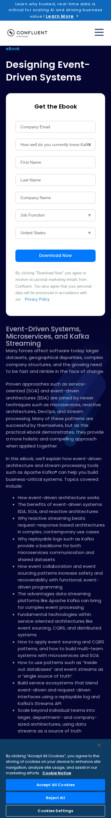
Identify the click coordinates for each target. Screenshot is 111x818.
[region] (55, 778)
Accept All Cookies (55, 785)
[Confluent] (27, 33)
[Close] (99, 745)
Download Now (55, 255)
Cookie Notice (56, 773)
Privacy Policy (37, 299)
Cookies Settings (55, 811)
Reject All (55, 798)
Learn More (60, 16)
